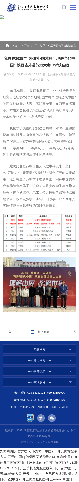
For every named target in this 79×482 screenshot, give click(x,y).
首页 (14, 45)
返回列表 (43, 332)
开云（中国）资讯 (34, 45)
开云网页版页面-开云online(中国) (46, 479)
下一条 (72, 332)
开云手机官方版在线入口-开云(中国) (46, 468)
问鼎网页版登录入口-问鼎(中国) (49, 457)
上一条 (7, 332)
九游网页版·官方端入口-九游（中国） (27, 451)
